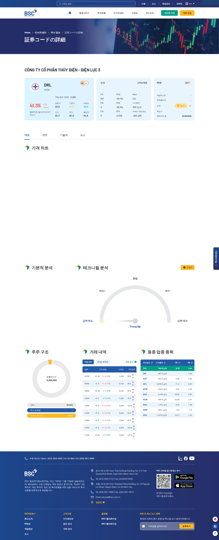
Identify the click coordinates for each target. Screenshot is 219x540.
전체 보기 (129, 362)
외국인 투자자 (102, 362)
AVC (145, 384)
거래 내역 (88, 362)
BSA (145, 415)
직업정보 (29, 529)
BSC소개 (150, 13)
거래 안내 (67, 529)
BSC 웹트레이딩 (109, 518)
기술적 (64, 134)
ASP (145, 379)
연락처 (179, 4)
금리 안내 (67, 523)
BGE (145, 394)
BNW (145, 410)
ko (190, 3)
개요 (27, 134)
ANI (144, 373)
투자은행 (101, 13)
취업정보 (166, 4)
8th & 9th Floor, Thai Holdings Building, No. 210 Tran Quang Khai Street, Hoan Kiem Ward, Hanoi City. (121, 472)
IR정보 (135, 13)
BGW (145, 399)
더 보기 (189, 267)
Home (27, 32)
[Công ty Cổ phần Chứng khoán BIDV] (31, 13)
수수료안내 (68, 518)
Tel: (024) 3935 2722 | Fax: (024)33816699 (114, 479)
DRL (145, 368)
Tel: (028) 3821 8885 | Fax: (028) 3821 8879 (115, 492)
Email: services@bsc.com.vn (108, 497)
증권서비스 (84, 13)
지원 (143, 4)
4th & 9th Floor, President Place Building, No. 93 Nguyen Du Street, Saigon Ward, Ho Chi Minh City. (123, 485)
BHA (145, 405)
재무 (44, 134)
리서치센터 (119, 13)
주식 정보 (55, 32)
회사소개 (29, 518)
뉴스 (154, 4)
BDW (145, 389)
